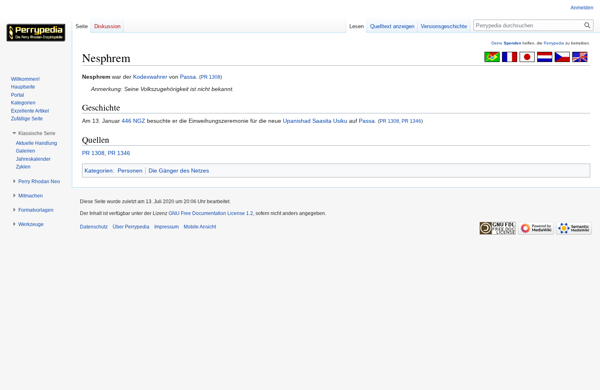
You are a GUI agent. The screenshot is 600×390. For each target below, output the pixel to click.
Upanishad (297, 120)
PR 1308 (210, 77)
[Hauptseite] (36, 32)
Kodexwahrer (150, 76)
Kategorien (98, 170)
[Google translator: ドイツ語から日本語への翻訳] (527, 56)
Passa (188, 76)
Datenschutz (94, 227)
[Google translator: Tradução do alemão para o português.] (492, 56)
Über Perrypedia (131, 227)
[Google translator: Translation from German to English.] (579, 56)
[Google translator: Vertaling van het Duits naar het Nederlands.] (544, 56)
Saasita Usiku (329, 120)
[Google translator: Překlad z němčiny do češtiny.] (562, 56)
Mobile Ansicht (200, 227)
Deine (506, 43)
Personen (130, 170)
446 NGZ (133, 120)
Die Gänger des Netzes (179, 170)
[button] (37, 133)
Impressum (166, 227)
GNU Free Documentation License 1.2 (211, 213)
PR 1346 (411, 121)
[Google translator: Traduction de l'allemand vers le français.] (509, 56)
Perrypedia (554, 43)
